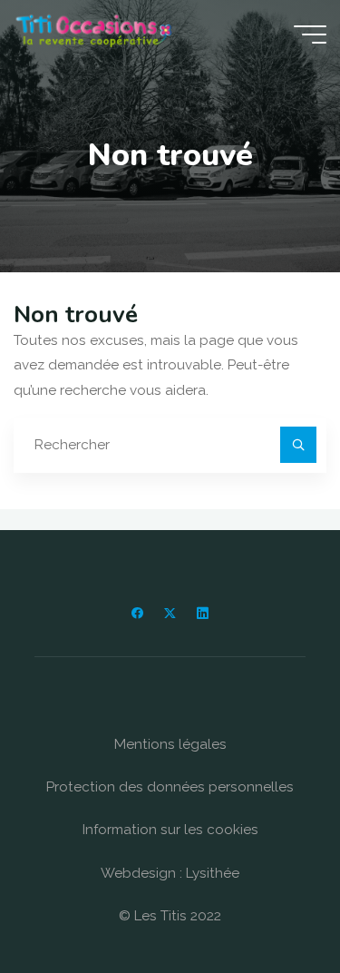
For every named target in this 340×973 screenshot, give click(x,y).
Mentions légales (170, 744)
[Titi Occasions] (94, 33)
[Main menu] (310, 34)
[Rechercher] (298, 445)
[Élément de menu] (137, 613)
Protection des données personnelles (170, 787)
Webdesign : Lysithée (170, 873)
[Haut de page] (269, 902)
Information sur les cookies (170, 829)
